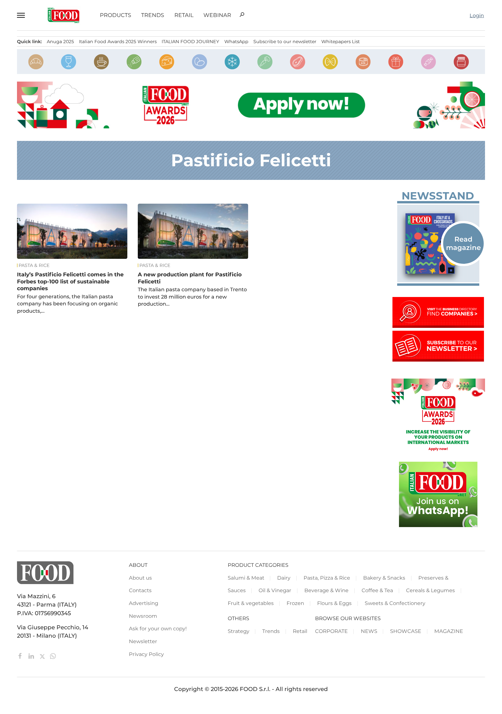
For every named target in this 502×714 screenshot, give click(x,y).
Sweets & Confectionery (395, 603)
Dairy (283, 578)
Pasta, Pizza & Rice (327, 578)
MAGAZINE (448, 631)
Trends (152, 15)
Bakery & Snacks (384, 578)
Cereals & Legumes (430, 590)
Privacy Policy (146, 654)
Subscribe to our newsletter (284, 41)
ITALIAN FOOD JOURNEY (190, 41)
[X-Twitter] (43, 655)
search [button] (242, 15)
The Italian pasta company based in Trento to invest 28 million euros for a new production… (192, 296)
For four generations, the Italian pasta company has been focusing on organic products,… (67, 303)
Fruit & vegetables (251, 603)
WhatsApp (236, 41)
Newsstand (438, 196)
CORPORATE (331, 631)
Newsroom (143, 616)
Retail (183, 15)
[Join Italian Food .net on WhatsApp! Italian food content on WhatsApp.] (438, 525)
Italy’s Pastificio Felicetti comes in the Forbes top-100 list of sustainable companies (70, 281)
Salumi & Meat (246, 578)
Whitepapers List (340, 41)
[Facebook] (21, 655)
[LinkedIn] (32, 655)
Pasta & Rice (34, 265)
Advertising (143, 603)
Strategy (238, 631)
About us (140, 578)
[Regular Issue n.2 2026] (438, 243)
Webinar (217, 15)
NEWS (369, 631)
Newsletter (143, 641)
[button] (22, 15)
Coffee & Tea (377, 590)
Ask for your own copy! (158, 628)
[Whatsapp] (53, 655)
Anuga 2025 (60, 41)
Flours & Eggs (334, 603)
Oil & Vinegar (275, 590)
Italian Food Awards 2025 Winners (118, 41)
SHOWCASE (405, 631)
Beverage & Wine (326, 590)
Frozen (295, 603)
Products (115, 15)
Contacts (140, 590)
